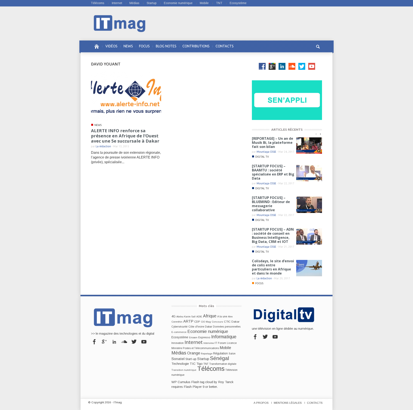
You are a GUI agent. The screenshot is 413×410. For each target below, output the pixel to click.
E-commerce (178, 332)
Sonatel (178, 359)
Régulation (220, 353)
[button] (317, 46)
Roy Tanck (225, 382)
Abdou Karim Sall (186, 316)
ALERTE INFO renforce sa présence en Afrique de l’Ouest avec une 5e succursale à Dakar (125, 136)
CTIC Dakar (231, 321)
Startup (152, 3)
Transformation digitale (222, 363)
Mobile (204, 3)
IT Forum (220, 343)
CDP (197, 321)
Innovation (177, 343)
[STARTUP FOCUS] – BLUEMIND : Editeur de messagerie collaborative (271, 203)
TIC (193, 363)
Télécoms (97, 3)
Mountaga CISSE (266, 151)
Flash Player (193, 386)
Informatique (223, 336)
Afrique (209, 316)
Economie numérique (178, 3)
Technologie (180, 363)
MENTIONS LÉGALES (288, 402)
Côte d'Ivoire (196, 326)
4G (173, 316)
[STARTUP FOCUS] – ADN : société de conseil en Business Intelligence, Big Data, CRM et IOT (273, 235)
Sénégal (219, 358)
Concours (217, 321)
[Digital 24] (287, 100)
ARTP (188, 321)
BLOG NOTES (166, 46)
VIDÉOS (111, 46)
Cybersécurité (179, 326)
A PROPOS (261, 402)
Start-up (190, 359)
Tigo (199, 363)
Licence (232, 343)
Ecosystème (238, 3)
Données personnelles (226, 326)
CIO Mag (206, 321)
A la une (222, 316)
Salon (232, 353)
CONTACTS (225, 46)
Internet (117, 3)
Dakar (208, 326)
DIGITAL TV (262, 156)
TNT (219, 3)
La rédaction (103, 146)
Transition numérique (183, 370)
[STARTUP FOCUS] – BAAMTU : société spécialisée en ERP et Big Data (273, 172)
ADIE (199, 316)
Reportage (206, 353)
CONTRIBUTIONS (196, 46)
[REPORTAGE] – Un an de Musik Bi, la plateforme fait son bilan (272, 142)
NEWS (128, 46)
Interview (208, 343)
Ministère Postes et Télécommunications (195, 348)
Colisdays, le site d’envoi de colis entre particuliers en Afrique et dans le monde (273, 267)
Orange (193, 353)
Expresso (204, 337)
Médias (134, 3)
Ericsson (193, 337)
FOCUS (144, 46)
